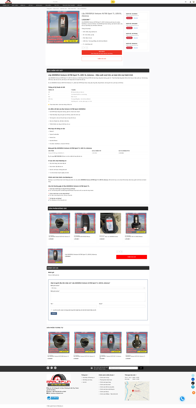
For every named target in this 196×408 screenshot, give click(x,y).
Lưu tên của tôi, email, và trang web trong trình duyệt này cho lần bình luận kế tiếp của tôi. (74, 310)
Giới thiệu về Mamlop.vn (89, 377)
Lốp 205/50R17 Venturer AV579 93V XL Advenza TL (110, 357)
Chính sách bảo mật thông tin (107, 389)
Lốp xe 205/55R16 (81, 8)
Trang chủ (6, 5)
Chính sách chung (104, 377)
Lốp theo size (63, 8)
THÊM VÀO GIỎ (102, 58)
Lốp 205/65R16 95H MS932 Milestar (82, 236)
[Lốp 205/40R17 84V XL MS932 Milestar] (136, 223)
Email (101, 303)
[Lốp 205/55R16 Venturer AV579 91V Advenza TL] (60, 223)
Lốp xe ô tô (56, 8)
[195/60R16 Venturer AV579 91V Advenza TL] (137, 342)
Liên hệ (79, 5)
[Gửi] (113, 1)
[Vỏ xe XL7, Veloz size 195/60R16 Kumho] (111, 223)
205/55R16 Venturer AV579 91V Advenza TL (62, 82)
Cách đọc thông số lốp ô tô (65, 104)
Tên (52, 303)
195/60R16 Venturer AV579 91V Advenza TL (135, 356)
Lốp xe (31, 5)
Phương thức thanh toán (106, 379)
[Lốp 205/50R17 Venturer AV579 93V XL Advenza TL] (111, 342)
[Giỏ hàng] (193, 2)
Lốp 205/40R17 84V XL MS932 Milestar (133, 236)
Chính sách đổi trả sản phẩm (107, 387)
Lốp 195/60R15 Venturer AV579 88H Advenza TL (58, 356)
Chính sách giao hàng (105, 382)
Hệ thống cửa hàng (87, 379)
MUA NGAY (101, 52)
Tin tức (56, 5)
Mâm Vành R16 (72, 8)
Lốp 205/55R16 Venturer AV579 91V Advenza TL (59, 236)
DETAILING (39, 5)
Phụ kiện (48, 5)
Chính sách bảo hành (105, 384)
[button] (28, 2)
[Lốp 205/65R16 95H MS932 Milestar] (85, 223)
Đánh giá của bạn (55, 285)
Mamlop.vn (60, 406)
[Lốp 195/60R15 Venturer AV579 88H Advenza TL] (58, 342)
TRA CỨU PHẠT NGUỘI (69, 5)
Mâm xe (23, 5)
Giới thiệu (15, 5)
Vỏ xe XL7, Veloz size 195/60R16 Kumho (109, 236)
